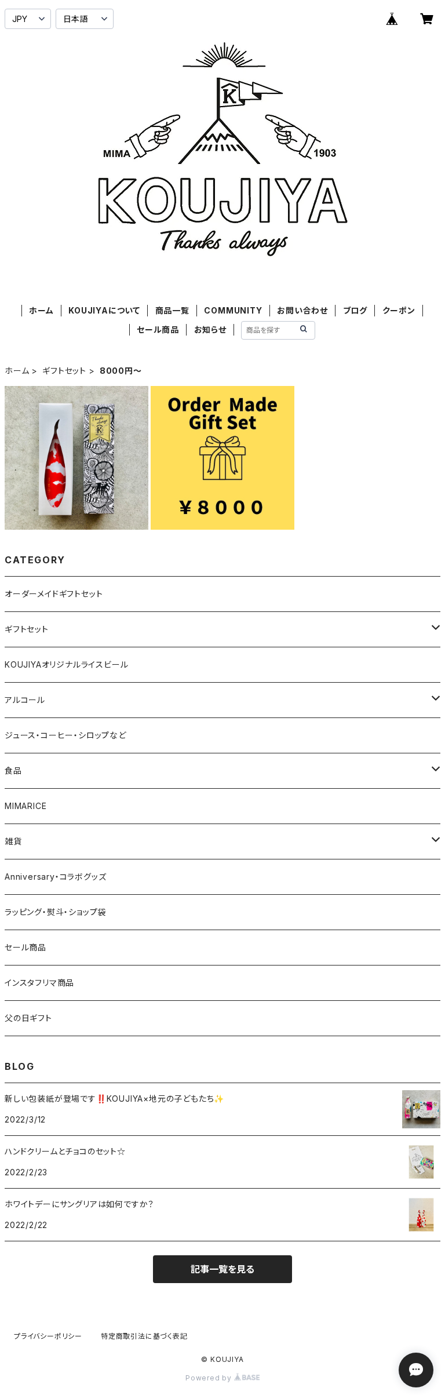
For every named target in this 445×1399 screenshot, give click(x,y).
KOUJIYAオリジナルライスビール (66, 664)
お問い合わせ (302, 310)
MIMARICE (25, 806)
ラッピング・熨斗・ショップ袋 (55, 912)
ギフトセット (64, 371)
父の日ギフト (28, 1018)
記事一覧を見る (222, 1269)
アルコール (25, 700)
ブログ (355, 310)
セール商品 (158, 329)
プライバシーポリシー (48, 1336)
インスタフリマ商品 (39, 983)
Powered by (209, 1378)
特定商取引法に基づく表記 (144, 1336)
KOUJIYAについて (104, 310)
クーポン (398, 310)
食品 (13, 770)
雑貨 (13, 841)
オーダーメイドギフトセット (54, 594)
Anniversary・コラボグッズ (55, 876)
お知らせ (210, 329)
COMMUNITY (233, 310)
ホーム (41, 310)
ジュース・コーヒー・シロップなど (65, 735)
